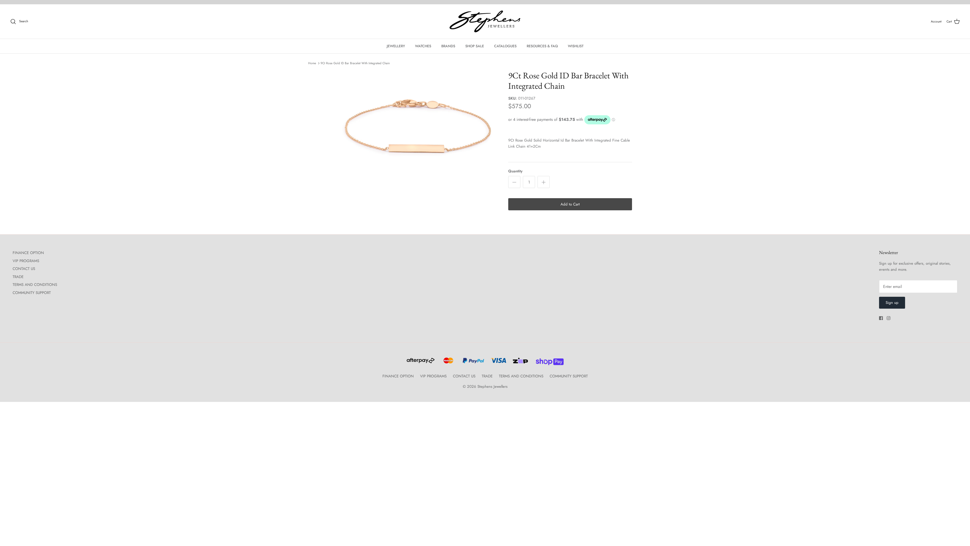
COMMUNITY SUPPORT (32, 292)
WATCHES (423, 46)
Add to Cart (570, 204)
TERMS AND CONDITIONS (35, 284)
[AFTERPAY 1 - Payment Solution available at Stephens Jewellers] (420, 363)
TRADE (18, 277)
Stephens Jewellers (492, 386)
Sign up (892, 302)
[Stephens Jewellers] (485, 21)
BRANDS (448, 46)
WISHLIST (576, 46)
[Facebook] (881, 318)
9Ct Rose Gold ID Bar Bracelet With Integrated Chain (355, 63)
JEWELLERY (396, 46)
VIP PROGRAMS (26, 261)
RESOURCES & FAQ (542, 46)
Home (312, 63)
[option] (417, 126)
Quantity (515, 171)
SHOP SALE (474, 46)
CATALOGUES (505, 46)
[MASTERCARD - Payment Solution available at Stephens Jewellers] (448, 363)
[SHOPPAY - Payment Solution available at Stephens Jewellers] (548, 363)
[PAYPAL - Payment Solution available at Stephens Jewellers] (473, 363)
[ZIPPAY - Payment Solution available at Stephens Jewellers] (520, 363)
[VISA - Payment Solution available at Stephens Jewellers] (498, 363)
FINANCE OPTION (28, 253)
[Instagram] (888, 318)
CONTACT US (24, 268)
